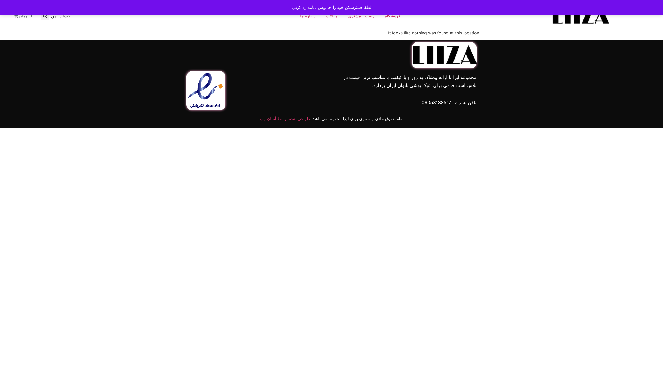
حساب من (61, 15)
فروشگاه (392, 15)
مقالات (332, 15)
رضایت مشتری (361, 15)
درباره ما (307, 15)
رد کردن (299, 7)
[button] (45, 16)
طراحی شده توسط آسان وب (285, 118)
